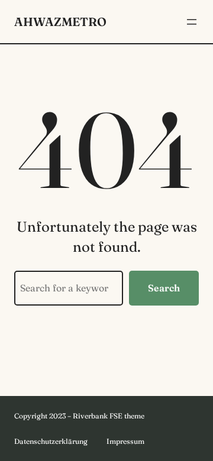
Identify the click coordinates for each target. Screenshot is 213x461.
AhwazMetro (60, 21)
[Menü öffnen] (192, 22)
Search (164, 288)
